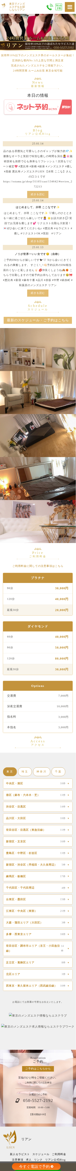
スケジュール (40, 1154)
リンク (38, 1159)
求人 (29, 1159)
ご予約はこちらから (38, 1068)
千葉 (58, 771)
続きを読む (38, 194)
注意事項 (17, 1159)
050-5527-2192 (38, 1100)
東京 (9, 771)
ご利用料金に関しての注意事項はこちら (37, 565)
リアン (26, 1139)
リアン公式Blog (55, 1159)
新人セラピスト (20, 1154)
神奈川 (41, 771)
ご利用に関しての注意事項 (38, 1082)
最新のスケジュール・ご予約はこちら (38, 320)
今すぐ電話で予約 (34, 1166)
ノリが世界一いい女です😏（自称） (38, 254)
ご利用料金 (59, 1154)
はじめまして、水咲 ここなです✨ (38, 207)
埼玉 (24, 771)
